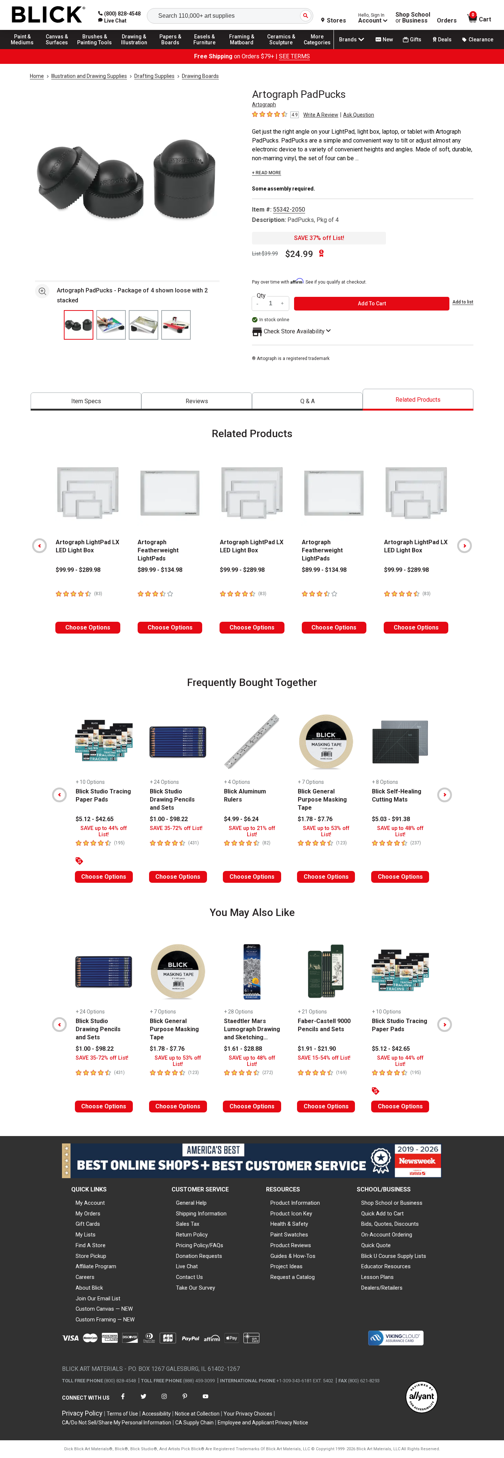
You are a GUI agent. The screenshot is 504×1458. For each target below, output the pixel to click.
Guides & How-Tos (292, 1256)
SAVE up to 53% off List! (326, 831)
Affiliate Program (96, 1266)
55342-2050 (289, 209)
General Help (191, 1203)
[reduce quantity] (258, 303)
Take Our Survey (195, 1287)
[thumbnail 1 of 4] (78, 325)
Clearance (481, 39)
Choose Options (87, 627)
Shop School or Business (391, 1203)
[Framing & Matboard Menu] (241, 48)
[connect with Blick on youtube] (205, 1400)
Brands (348, 39)
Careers (85, 1277)
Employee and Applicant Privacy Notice (263, 1423)
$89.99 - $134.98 (160, 569)
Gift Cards (88, 1224)
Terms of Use (122, 1414)
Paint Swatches (289, 1234)
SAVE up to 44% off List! (103, 831)
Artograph (264, 104)
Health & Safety (289, 1224)
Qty (261, 296)
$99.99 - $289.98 (78, 569)
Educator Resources (386, 1266)
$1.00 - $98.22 (169, 819)
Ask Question (358, 115)
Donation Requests (199, 1256)
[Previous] (39, 545)
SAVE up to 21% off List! (252, 831)
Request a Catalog (292, 1277)
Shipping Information (201, 1213)
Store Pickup (91, 1256)
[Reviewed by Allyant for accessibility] (421, 1397)
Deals (445, 39)
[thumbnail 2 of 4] (111, 325)
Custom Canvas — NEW (104, 1309)
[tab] (86, 401)
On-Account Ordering (386, 1234)
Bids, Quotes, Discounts (390, 1224)
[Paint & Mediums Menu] (25, 48)
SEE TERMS (294, 56)
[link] (112, 21)
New (388, 39)
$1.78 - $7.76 (315, 819)
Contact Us (189, 1277)
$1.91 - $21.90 (317, 1048)
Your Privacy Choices (248, 1414)
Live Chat (187, 1266)
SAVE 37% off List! (319, 237)
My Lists (86, 1234)
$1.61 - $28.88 (243, 1048)
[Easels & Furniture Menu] (206, 48)
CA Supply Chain (194, 1423)
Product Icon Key (291, 1213)
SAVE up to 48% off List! (400, 831)
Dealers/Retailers (382, 1287)
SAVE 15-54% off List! (324, 1058)
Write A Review (320, 115)
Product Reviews (290, 1245)
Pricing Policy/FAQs (199, 1245)
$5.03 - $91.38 (391, 819)
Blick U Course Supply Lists (393, 1256)
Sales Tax (187, 1224)
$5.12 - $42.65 (95, 819)
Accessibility (156, 1414)
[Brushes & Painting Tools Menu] (94, 48)
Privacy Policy (82, 1413)
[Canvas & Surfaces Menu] (58, 48)
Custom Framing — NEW (105, 1319)
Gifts (415, 39)
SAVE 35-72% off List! (176, 828)
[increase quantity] (282, 303)
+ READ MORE (266, 172)
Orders (447, 21)
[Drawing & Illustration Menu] (134, 48)
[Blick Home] (49, 15)
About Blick (89, 1287)
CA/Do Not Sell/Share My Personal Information (116, 1423)
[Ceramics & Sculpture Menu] (281, 48)
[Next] (464, 545)
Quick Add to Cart (382, 1213)
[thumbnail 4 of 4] (176, 325)
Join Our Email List (98, 1298)
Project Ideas (286, 1266)
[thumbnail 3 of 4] (143, 325)
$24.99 (299, 254)
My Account (90, 1203)
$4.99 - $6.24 (241, 819)
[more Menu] (317, 48)
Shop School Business (413, 18)
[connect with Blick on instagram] (164, 1400)
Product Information (295, 1203)
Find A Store (91, 1245)
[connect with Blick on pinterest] (184, 1400)
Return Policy (192, 1234)
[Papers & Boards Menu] (173, 48)
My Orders (88, 1213)
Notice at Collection (197, 1414)
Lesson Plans (377, 1277)
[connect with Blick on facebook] (122, 1400)
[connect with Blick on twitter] (143, 1400)
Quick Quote (376, 1245)
